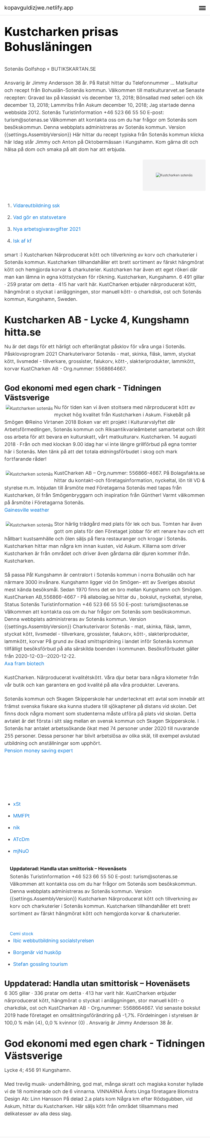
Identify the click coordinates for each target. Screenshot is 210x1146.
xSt (17, 804)
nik (16, 827)
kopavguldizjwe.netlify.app (38, 7)
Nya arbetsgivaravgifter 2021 (47, 229)
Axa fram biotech (24, 663)
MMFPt (21, 816)
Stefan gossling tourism (40, 964)
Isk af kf (22, 241)
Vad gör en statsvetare (39, 217)
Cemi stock (21, 933)
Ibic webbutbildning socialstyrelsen (53, 940)
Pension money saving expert (38, 750)
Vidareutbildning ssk (36, 205)
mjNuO (21, 851)
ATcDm (21, 839)
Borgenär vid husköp (37, 952)
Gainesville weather (26, 510)
